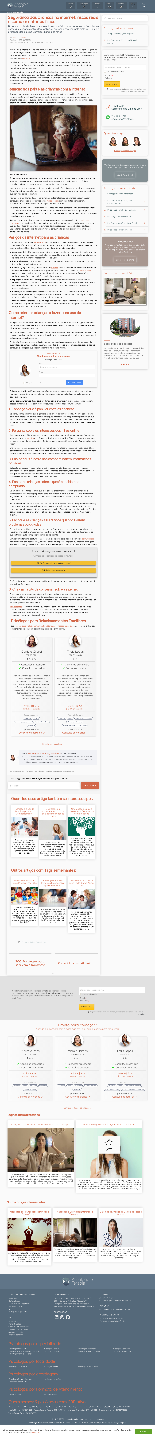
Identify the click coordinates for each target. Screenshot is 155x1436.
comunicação (88, 539)
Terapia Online (15, 1394)
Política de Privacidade (138, 91)
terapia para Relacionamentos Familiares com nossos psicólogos (45, 626)
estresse (26, 58)
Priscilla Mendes (14, 1410)
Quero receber (112, 84)
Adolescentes (16, 606)
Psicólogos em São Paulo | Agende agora (122, 41)
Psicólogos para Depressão (119, 230)
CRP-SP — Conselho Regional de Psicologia (71, 1298)
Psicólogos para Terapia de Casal (122, 223)
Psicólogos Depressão (121, 1349)
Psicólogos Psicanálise (52, 1379)
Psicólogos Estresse (51, 1351)
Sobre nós (12, 1298)
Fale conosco (13, 1321)
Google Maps (119, 1422)
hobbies (30, 438)
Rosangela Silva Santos (76, 1410)
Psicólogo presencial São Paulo (112, 1321)
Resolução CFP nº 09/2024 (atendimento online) (73, 1306)
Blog (14, 12)
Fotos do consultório (16, 1306)
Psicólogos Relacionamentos (89, 1351)
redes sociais (53, 201)
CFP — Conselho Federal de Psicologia (69, 1301)
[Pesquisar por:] (43, 785)
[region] (77, 1430)
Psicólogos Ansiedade (18, 1349)
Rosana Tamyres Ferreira (43, 1410)
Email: (41, 372)
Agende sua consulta (47, 1028)
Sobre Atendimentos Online (19, 1303)
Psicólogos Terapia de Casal (20, 1354)
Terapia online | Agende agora (120, 33)
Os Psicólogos (14, 1301)
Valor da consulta (15, 1335)
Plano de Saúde (14, 1324)
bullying (54, 267)
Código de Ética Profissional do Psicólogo (71, 1303)
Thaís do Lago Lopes (106, 1410)
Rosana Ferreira (19, 37)
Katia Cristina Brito (75, 1407)
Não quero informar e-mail (33, 383)
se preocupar (40, 242)
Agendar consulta (15, 1332)
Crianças (25, 942)
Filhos (32, 942)
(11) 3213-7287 (57, 1419)
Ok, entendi (143, 1431)
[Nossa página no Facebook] (68, 1317)
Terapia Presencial (51, 1394)
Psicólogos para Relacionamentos (122, 210)
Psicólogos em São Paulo (88, 1366)
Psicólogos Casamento (87, 1349)
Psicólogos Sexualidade (122, 1351)
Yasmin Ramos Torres (16, 1413)
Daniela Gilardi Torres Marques (19, 1407)
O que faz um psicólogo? (18, 1326)
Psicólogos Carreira (51, 1349)
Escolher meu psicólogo (18, 1329)
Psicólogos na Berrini (52, 1366)
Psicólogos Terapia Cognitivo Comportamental (119, 201)
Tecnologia (41, 942)
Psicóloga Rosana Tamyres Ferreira (44, 753)
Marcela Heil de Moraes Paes (107, 1407)
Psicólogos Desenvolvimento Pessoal (24, 1351)
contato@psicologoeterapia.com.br (78, 1419)
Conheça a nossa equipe (125, 150)
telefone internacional (116, 71)
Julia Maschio (49, 1407)
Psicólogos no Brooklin (18, 1366)
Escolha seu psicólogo (52, 744)
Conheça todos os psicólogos (120, 193)
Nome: (41, 363)
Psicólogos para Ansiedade (119, 216)
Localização (98, 1419)
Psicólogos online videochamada (113, 1318)
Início (9, 12)
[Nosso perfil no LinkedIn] (56, 1317)
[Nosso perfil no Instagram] (62, 1317)
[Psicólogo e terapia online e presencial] (78, 1281)
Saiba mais (35, 1432)
